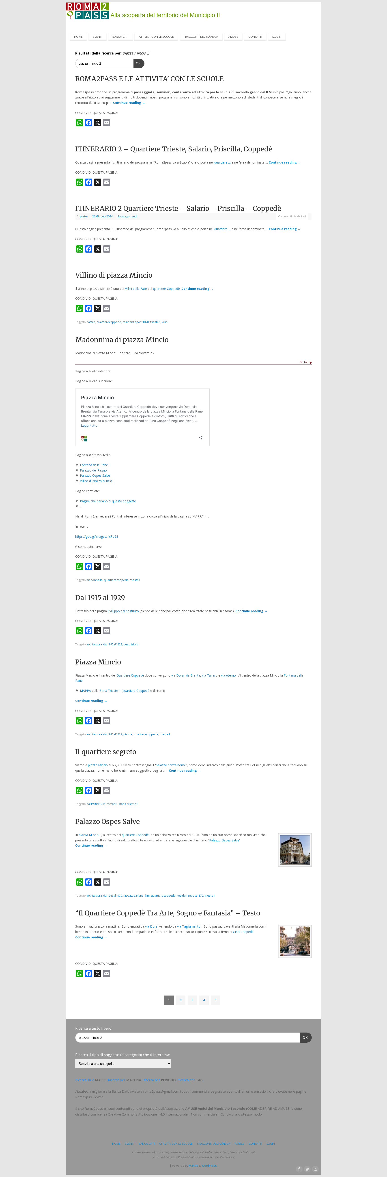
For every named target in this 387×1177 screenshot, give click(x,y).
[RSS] (315, 1169)
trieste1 (155, 322)
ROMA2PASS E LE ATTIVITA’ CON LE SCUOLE (149, 78)
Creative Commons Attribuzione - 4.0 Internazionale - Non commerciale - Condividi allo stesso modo (185, 1114)
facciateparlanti (133, 895)
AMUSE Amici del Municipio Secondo (215, 1108)
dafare (90, 322)
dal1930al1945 (95, 804)
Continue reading (129, 102)
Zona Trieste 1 (110, 690)
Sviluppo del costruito (123, 611)
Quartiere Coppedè (130, 675)
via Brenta (192, 675)
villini (165, 322)
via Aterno (228, 675)
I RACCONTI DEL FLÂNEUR (201, 37)
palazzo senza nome (171, 765)
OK (137, 63)
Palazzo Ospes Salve (95, 475)
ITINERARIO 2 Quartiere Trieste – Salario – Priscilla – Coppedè (178, 208)
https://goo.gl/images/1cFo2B (96, 536)
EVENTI (97, 37)
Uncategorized (127, 216)
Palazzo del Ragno (93, 470)
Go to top (306, 362)
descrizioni (130, 644)
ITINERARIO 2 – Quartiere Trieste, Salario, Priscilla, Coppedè (173, 149)
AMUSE (233, 37)
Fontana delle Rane (94, 465)
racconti (112, 804)
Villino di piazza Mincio (113, 275)
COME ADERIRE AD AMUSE (268, 1108)
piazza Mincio (98, 765)
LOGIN (276, 37)
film (147, 895)
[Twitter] (307, 1169)
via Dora (177, 675)
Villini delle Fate (136, 288)
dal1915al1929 (112, 644)
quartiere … (222, 162)
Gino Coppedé (243, 932)
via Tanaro (209, 675)
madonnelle (94, 580)
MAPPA (85, 690)
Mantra (193, 1166)
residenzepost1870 (136, 322)
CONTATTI (255, 37)
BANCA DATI (120, 37)
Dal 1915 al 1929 (100, 597)
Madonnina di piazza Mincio (121, 339)
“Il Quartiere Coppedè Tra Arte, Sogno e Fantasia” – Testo (167, 913)
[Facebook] (299, 1169)
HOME (78, 37)
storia (122, 804)
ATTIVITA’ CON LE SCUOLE (156, 37)
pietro (84, 216)
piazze (127, 734)
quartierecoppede (109, 322)
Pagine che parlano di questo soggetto (108, 501)
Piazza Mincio (98, 662)
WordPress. (209, 1166)
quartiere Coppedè (166, 288)
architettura (94, 644)
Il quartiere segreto (105, 751)
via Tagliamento (188, 926)
